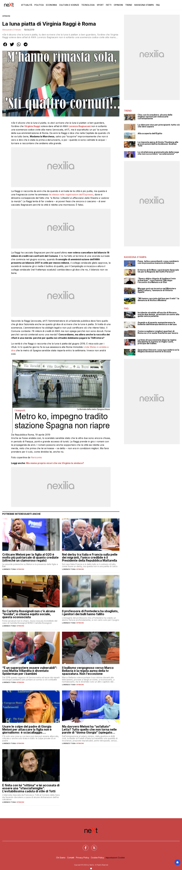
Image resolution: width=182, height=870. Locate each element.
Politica (39, 5)
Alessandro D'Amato (11, 29)
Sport (100, 5)
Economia (51, 5)
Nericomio (36, 457)
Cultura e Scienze (69, 5)
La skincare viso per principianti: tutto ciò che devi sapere (159, 125)
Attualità (26, 5)
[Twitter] (92, 846)
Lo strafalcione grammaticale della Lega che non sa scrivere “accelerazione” (158, 153)
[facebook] (5, 46)
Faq (158, 5)
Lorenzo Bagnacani (80, 126)
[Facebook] (84, 846)
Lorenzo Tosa (9, 569)
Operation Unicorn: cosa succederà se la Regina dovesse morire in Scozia (158, 351)
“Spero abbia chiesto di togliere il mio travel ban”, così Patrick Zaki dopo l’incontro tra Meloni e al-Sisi (157, 280)
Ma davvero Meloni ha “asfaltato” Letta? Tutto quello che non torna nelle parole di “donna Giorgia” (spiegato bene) (89, 729)
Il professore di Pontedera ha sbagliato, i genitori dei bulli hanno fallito (90, 613)
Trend (128, 5)
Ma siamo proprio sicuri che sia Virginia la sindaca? (55, 463)
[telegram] (25, 46)
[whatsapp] (19, 46)
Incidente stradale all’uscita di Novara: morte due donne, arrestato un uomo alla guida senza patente (158, 314)
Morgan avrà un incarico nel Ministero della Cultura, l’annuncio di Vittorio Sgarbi (157, 290)
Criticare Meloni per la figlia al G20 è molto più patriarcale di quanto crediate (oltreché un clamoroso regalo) (30, 557)
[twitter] (12, 46)
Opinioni (118, 5)
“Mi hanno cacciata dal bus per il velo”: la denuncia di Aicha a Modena (158, 299)
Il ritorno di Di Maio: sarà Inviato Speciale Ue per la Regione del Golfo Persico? (158, 271)
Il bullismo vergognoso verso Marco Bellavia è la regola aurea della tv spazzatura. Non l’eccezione (88, 670)
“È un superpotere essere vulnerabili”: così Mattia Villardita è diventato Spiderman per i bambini (29, 670)
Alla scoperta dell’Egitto (150, 133)
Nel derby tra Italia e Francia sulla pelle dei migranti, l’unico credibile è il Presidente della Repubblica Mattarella (89, 557)
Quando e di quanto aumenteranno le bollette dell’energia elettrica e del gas (157, 323)
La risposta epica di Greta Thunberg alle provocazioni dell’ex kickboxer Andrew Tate (158, 144)
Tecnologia (88, 5)
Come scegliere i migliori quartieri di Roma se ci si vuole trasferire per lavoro (158, 332)
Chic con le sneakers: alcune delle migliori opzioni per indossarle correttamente (155, 116)
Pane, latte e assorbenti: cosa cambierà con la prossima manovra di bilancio (158, 262)
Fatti (108, 5)
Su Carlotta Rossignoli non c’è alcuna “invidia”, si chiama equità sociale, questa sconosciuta (28, 614)
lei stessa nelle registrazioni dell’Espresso (70, 194)
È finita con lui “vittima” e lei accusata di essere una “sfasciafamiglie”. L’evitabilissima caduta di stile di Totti (30, 788)
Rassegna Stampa (144, 5)
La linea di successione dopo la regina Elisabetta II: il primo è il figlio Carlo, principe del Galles (157, 341)
